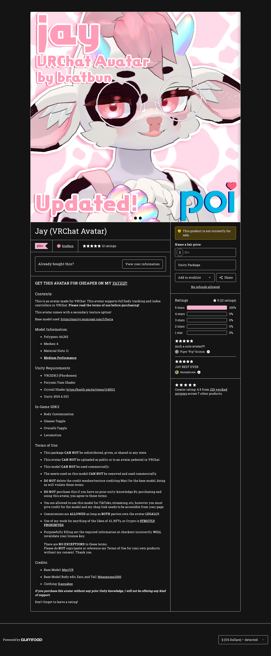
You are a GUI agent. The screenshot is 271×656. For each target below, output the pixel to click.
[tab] (130, 218)
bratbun (68, 246)
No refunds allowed (205, 287)
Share (228, 277)
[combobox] (195, 277)
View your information (142, 264)
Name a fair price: (188, 244)
